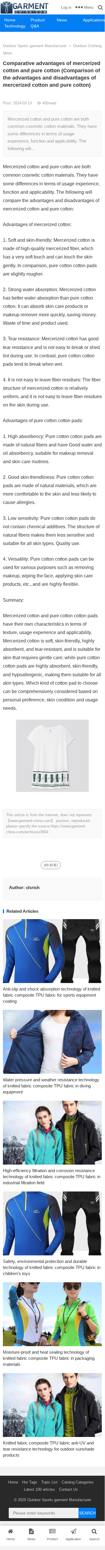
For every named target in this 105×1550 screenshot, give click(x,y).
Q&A (35, 26)
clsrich (33, 887)
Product (38, 20)
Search (87, 1513)
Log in (66, 7)
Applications (94, 20)
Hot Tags (29, 1482)
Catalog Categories (78, 1482)
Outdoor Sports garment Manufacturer (35, 46)
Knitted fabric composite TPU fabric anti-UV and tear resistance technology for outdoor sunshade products (48, 1448)
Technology (14, 26)
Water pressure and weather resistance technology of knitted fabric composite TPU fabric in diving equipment (51, 1085)
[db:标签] (51, 865)
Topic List (49, 1482)
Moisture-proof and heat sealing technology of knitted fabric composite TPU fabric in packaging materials (49, 1358)
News (62, 20)
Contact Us (68, 1489)
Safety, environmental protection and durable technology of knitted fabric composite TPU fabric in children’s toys (51, 1267)
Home (9, 20)
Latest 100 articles (39, 1489)
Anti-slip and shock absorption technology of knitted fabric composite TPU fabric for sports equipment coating (51, 995)
